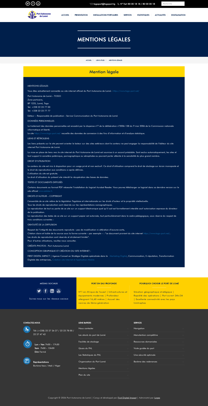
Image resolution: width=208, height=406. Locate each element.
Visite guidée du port (144, 348)
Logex (157, 397)
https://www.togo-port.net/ (126, 91)
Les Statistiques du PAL (90, 355)
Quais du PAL (85, 348)
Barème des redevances (145, 361)
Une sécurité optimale (144, 355)
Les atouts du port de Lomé (92, 335)
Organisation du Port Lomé (92, 361)
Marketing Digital (118, 256)
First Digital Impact (127, 397)
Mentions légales (87, 368)
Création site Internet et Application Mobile (73, 259)
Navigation (139, 328)
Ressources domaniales (145, 341)
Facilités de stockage (89, 341)
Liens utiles (100, 60)
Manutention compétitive (146, 335)
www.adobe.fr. (46, 191)
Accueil (89, 60)
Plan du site (84, 374)
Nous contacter (86, 328)
